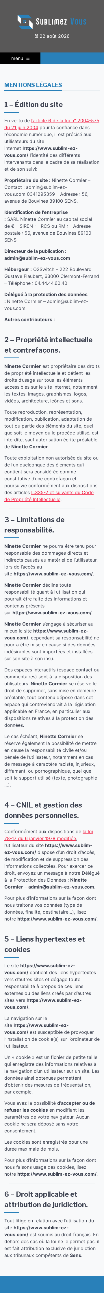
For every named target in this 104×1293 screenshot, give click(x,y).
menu (17, 58)
